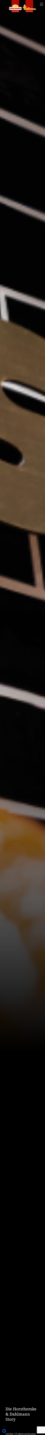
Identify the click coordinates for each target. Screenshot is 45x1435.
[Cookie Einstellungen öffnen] (4, 1432)
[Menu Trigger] (41, 4)
